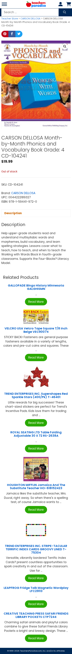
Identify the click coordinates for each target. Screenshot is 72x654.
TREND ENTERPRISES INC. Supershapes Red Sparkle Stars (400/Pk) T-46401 (36, 395)
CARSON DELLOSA (30, 18)
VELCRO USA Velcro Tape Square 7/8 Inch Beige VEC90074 (36, 330)
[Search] (64, 12)
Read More (36, 302)
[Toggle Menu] (4, 4)
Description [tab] (13, 213)
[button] (65, 46)
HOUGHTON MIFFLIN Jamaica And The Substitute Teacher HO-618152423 (36, 486)
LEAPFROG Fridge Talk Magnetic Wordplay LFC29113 (36, 589)
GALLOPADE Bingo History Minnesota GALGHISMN (36, 287)
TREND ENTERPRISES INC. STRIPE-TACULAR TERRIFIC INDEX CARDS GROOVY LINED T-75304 (36, 549)
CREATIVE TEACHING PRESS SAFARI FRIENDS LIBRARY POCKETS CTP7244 (36, 615)
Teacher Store (9, 18)
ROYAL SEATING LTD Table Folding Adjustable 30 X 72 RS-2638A (36, 434)
